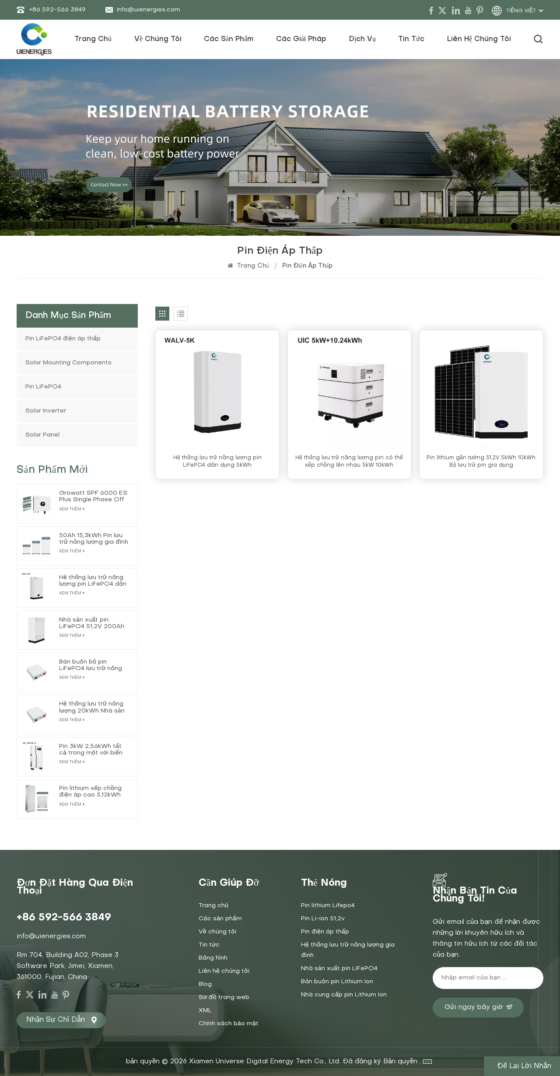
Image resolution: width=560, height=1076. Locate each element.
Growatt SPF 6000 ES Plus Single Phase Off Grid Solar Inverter (93, 496)
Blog (205, 984)
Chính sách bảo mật (229, 1024)
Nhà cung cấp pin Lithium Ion (344, 995)
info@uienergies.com (148, 10)
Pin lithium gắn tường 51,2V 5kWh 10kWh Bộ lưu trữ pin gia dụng (481, 461)
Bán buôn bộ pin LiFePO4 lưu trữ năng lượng (90, 665)
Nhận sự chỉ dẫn (55, 1020)
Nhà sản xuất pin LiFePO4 (339, 968)
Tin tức (411, 39)
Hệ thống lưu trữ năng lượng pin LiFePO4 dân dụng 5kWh (217, 461)
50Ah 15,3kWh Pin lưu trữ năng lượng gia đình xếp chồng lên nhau (93, 539)
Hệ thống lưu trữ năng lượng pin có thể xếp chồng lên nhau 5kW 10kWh (349, 461)
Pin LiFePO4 (43, 387)
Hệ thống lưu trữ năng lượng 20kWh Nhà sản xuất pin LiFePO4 (92, 707)
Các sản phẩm (228, 39)
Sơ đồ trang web (224, 997)
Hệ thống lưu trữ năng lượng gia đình (348, 950)
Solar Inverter (45, 411)
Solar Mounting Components (68, 363)
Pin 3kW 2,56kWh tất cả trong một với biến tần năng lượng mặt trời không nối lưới (94, 750)
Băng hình (213, 958)
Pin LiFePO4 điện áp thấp (63, 339)
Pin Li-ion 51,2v (323, 919)
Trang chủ (93, 39)
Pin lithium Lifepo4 (328, 905)
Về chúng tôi (158, 39)
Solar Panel (42, 435)
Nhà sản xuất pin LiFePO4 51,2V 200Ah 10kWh (91, 623)
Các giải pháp (301, 39)
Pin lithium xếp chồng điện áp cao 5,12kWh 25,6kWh (90, 792)
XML (205, 1010)
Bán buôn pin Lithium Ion (337, 982)
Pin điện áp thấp (325, 932)
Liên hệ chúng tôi (479, 39)
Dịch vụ (362, 39)
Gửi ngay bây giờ (473, 1007)
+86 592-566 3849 (57, 10)
